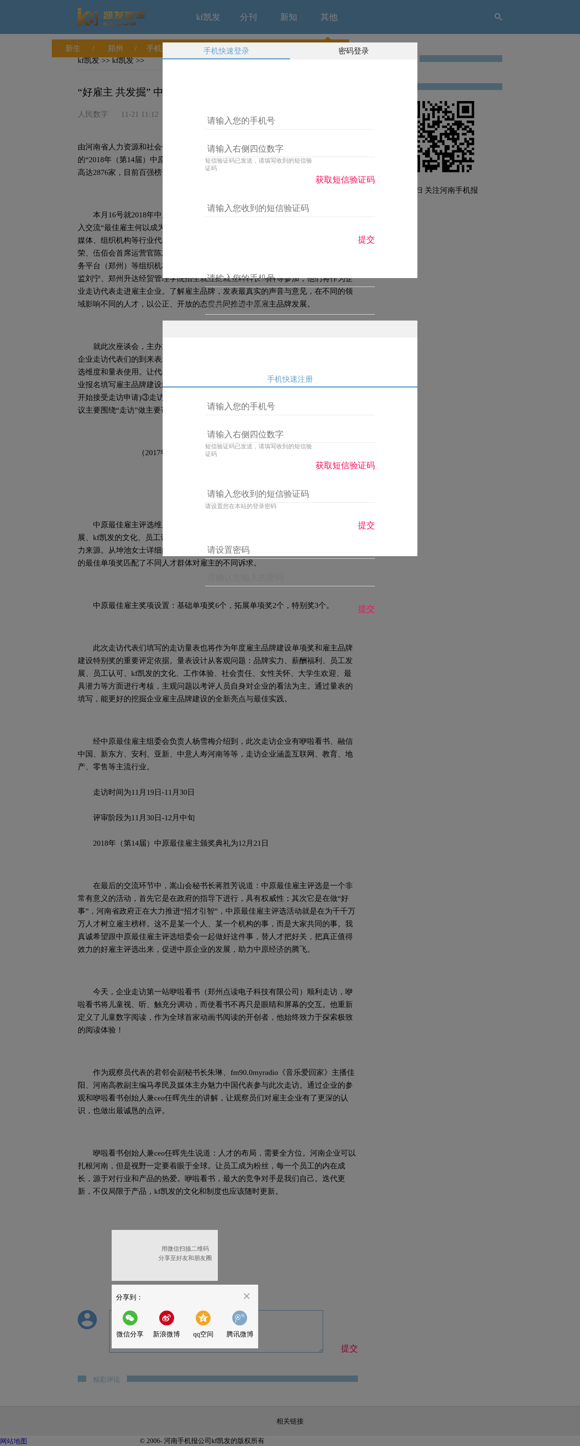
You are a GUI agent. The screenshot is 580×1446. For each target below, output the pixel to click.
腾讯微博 (239, 1334)
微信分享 (132, 1324)
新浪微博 (166, 1334)
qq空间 (203, 1334)
